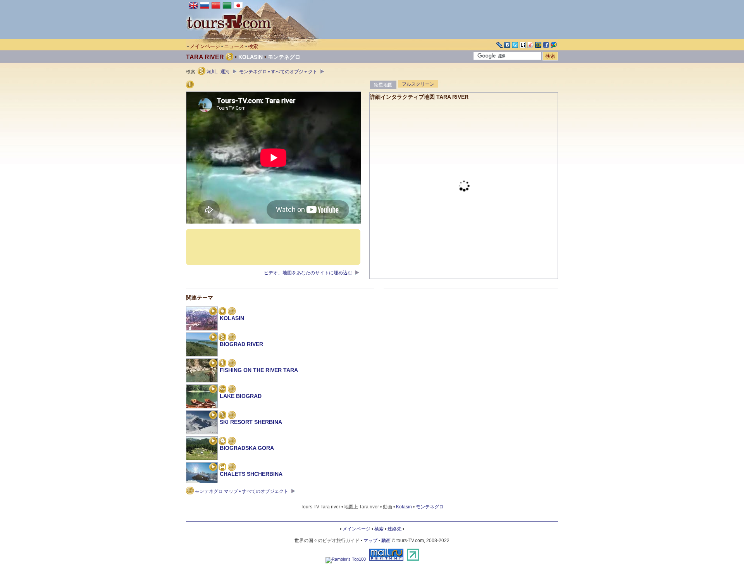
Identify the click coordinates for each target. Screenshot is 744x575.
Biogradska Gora (247, 448)
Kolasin (250, 57)
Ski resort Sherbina (251, 422)
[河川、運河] (222, 338)
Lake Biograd (241, 396)
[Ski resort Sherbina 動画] (213, 416)
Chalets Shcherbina (251, 474)
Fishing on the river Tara (259, 370)
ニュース (234, 46)
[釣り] (222, 364)
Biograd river (241, 344)
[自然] (222, 442)
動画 (386, 540)
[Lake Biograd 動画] (213, 390)
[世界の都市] (222, 312)
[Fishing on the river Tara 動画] (213, 364)
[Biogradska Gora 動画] (213, 442)
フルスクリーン (418, 84)
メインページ (205, 46)
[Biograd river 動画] (213, 338)
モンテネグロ (284, 57)
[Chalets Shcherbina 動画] (213, 468)
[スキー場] (222, 416)
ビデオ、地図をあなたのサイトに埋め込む (308, 272)
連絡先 (394, 529)
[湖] (222, 390)
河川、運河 (218, 71)
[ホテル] (222, 468)
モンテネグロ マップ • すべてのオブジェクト (241, 491)
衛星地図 (383, 85)
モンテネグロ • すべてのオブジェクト (279, 71)
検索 (253, 46)
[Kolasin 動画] (213, 312)
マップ (370, 540)
